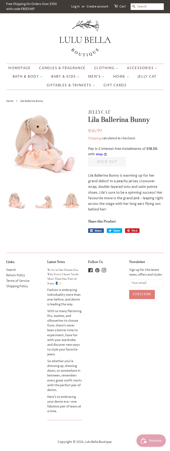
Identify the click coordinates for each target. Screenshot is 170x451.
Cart (122, 7)
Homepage (19, 68)
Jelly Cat (147, 76)
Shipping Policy (17, 286)
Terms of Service (17, 281)
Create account (97, 7)
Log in (75, 7)
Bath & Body (26, 76)
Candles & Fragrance (62, 68)
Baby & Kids (64, 76)
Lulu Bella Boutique (98, 442)
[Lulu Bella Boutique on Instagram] (104, 271)
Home (120, 76)
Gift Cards (114, 85)
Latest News (56, 261)
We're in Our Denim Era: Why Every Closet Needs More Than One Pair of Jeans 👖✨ (63, 276)
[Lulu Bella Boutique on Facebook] (90, 271)
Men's (95, 76)
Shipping (94, 138)
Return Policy (15, 275)
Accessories (141, 68)
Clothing (105, 68)
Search (11, 270)
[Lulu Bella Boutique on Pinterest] (97, 271)
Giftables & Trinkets (70, 85)
